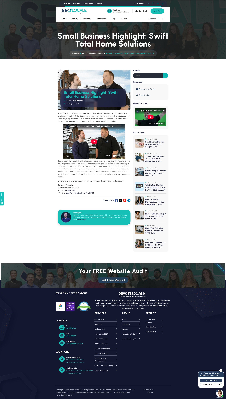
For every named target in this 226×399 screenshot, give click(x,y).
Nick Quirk (78, 101)
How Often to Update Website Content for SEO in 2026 (154, 230)
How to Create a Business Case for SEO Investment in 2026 (154, 201)
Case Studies (144, 95)
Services (86, 19)
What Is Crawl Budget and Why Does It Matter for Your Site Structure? (155, 187)
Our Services (99, 319)
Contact (124, 19)
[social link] (116, 200)
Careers (99, 4)
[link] (109, 11)
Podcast (76, 4)
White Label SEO (101, 344)
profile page (81, 219)
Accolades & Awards (150, 320)
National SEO (99, 329)
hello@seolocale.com (121, 12)
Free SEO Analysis (129, 339)
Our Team (126, 324)
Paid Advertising (101, 353)
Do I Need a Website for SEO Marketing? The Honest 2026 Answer (155, 245)
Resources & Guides (147, 89)
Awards (67, 4)
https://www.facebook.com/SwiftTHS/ (79, 193)
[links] (74, 11)
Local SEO (98, 324)
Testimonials (101, 19)
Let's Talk (157, 11)
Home (64, 19)
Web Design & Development (100, 359)
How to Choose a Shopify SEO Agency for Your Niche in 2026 (155, 216)
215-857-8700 (141, 11)
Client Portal (88, 4)
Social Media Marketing (103, 366)
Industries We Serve (129, 334)
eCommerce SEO (101, 339)
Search (153, 19)
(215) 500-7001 (69, 190)
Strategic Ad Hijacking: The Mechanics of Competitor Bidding (154, 158)
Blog (113, 19)
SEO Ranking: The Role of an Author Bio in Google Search (154, 144)
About (74, 19)
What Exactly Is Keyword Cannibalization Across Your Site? (155, 173)
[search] (165, 75)
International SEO (101, 334)
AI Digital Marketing (102, 349)
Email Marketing (101, 371)
